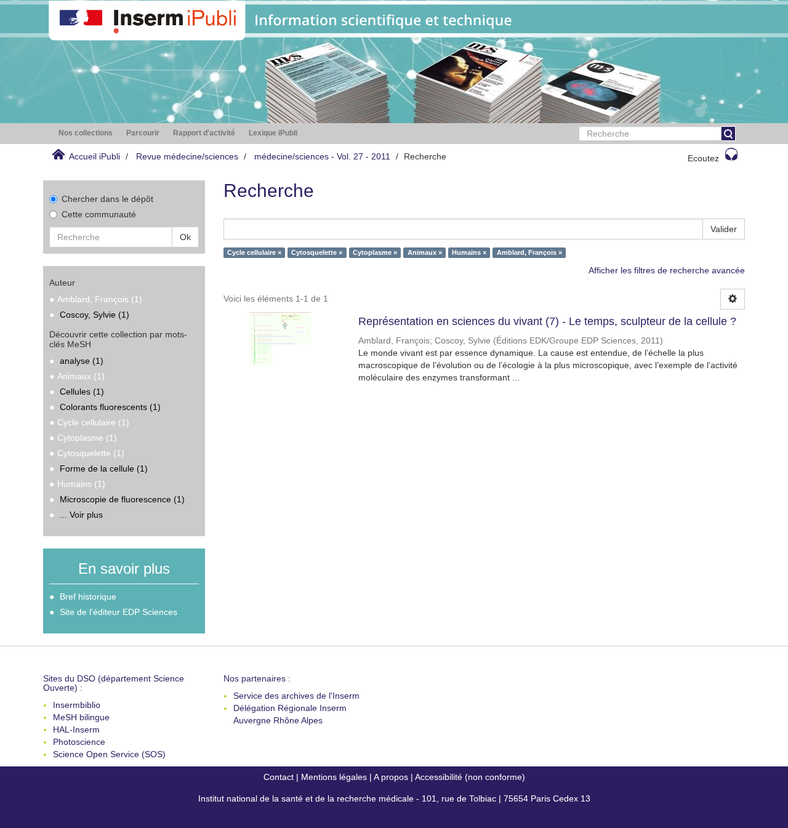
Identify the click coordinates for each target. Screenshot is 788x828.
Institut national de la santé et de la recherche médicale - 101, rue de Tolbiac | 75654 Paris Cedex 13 (394, 798)
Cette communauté (99, 214)
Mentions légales (334, 777)
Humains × (469, 252)
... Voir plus (81, 515)
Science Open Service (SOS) (109, 754)
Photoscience (79, 742)
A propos (391, 777)
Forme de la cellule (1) (104, 468)
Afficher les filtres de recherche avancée (667, 270)
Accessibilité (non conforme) (470, 777)
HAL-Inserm (76, 729)
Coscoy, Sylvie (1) (94, 315)
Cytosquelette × (316, 252)
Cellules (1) (82, 391)
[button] (85, 133)
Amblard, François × (529, 252)
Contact (278, 777)
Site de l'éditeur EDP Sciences (118, 612)
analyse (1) (81, 361)
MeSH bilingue (81, 717)
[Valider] (728, 133)
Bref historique (88, 596)
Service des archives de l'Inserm (296, 696)
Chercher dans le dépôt (107, 199)
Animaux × (425, 252)
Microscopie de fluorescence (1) (122, 499)
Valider (723, 229)
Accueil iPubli (94, 156)
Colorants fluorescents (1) (110, 407)
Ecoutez (703, 158)
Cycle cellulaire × (254, 252)
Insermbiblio (76, 705)
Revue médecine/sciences (187, 156)
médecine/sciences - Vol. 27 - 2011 (322, 156)
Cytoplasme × (375, 252)
